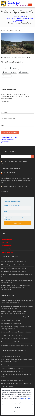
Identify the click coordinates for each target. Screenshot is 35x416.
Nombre (4, 112)
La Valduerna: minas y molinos (10, 169)
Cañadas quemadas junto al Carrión (12, 380)
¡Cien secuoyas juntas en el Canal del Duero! (15, 365)
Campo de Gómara (7, 387)
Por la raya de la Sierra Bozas (16, 268)
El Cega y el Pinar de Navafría (16, 261)
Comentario (5, 102)
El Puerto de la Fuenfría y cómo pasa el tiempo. (16, 332)
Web (2, 125)
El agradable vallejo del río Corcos (12, 342)
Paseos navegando (7, 252)
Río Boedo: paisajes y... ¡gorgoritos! (12, 371)
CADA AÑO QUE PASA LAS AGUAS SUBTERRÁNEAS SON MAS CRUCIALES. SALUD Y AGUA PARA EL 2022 (17, 180)
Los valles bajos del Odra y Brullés (12, 335)
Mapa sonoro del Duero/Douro (15, 186)
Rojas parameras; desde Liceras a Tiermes (15, 338)
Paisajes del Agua (9, 173)
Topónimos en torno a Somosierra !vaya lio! (15, 317)
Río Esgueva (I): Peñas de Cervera (12, 368)
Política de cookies (25, 398)
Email (5, 211)
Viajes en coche (6, 249)
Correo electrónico (8, 119)
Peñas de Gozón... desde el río (10, 356)
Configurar (17, 412)
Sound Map (4, 192)
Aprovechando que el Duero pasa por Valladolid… (16, 383)
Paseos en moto (6, 246)
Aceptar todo (17, 403)
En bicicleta (4, 242)
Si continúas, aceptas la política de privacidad (15, 218)
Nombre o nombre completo (12, 205)
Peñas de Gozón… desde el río (11, 323)
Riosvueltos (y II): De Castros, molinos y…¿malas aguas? (9, 139)
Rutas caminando (6, 239)
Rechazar (18, 407)
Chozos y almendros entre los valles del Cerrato (16, 345)
